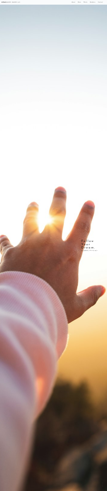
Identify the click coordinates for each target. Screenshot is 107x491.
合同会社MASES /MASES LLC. (11, 2)
